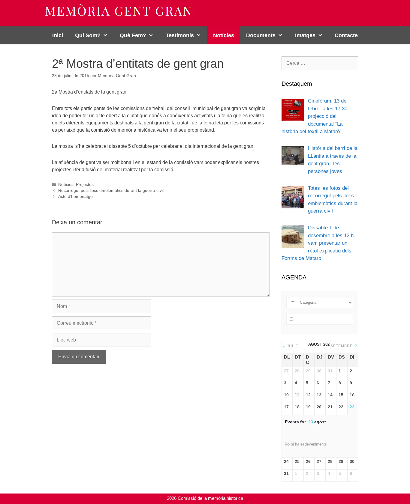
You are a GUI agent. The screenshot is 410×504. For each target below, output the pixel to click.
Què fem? (133, 35)
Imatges (305, 35)
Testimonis (180, 35)
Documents (261, 35)
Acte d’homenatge (75, 196)
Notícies (223, 35)
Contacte (346, 35)
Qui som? (88, 35)
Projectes (85, 184)
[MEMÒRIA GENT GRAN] (119, 11)
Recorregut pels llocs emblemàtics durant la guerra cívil (111, 190)
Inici (57, 35)
